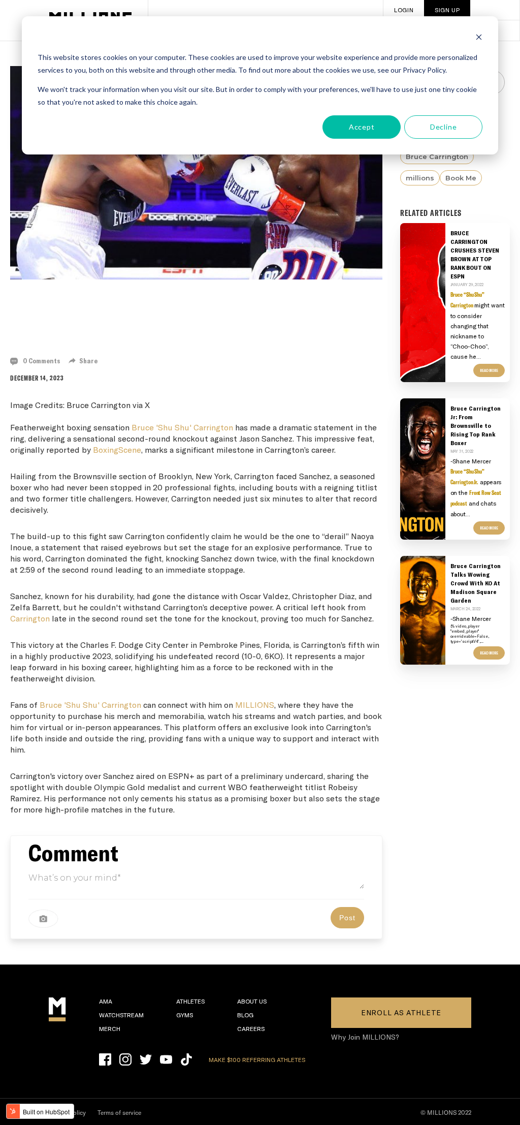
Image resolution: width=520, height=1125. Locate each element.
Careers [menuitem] (251, 1028)
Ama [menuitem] (105, 1001)
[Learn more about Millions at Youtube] (166, 1059)
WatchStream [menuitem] (121, 1014)
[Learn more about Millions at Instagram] (125, 1059)
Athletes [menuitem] (190, 1001)
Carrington (30, 618)
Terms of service (119, 1112)
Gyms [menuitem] (184, 1014)
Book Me (460, 178)
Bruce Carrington (437, 156)
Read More (489, 370)
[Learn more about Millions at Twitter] (146, 1059)
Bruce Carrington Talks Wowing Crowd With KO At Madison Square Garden (475, 583)
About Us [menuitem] (252, 1001)
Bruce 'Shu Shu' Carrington (182, 427)
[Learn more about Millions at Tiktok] (186, 1059)
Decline (443, 126)
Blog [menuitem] (245, 1014)
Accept (362, 126)
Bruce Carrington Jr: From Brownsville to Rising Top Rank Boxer (475, 425)
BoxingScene (117, 449)
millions (420, 178)
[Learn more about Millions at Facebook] (105, 1059)
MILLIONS (254, 704)
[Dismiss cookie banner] (478, 38)
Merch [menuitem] (109, 1028)
